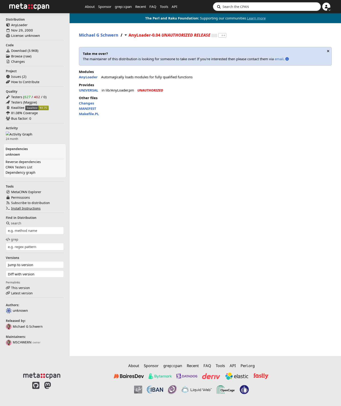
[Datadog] (186, 376)
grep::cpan (123, 6)
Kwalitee (17, 107)
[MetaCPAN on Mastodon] (52, 390)
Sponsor (104, 6)
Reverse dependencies (23, 162)
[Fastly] (261, 376)
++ (223, 35)
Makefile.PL (89, 113)
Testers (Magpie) (24, 102)
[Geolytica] (138, 389)
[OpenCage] (225, 389)
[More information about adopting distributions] (287, 59)
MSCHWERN (22, 342)
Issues (16, 76)
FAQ (152, 6)
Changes (18, 61)
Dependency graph (20, 172)
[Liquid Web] (197, 389)
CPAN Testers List (19, 167)
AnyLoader (19, 25)
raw (27, 56)
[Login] (326, 7)
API (174, 6)
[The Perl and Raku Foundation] (244, 389)
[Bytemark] (160, 376)
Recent (140, 6)
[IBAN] (155, 389)
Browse (17, 56)
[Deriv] (211, 376)
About (90, 6)
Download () (24, 50)
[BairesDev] (129, 376)
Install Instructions (26, 208)
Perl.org (248, 365)
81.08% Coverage (24, 113)
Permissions (20, 197)
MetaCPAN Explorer (26, 192)
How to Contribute (25, 82)
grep (14, 239)
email (279, 59)
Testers (16, 97)
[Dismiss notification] (328, 51)
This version (20, 288)
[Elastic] (236, 376)
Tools (164, 6)
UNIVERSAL (88, 90)
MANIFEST (87, 108)
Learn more (256, 18)
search (16, 223)
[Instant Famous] (172, 389)
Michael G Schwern (28, 326)
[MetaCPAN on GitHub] (35, 390)
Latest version (22, 293)
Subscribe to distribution (30, 203)
